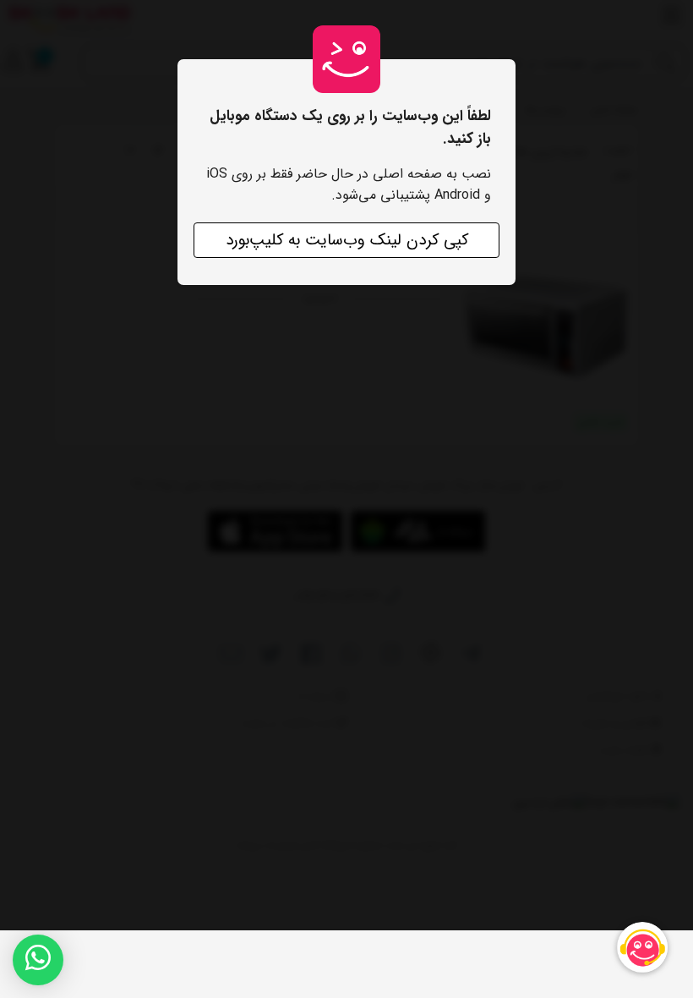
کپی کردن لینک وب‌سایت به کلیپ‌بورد (347, 240)
